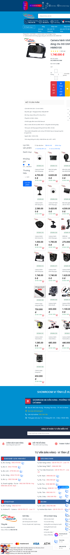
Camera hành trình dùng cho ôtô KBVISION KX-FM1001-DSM (39, 204)
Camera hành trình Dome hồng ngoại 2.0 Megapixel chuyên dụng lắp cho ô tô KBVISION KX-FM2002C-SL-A (39, 237)
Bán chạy (58, 145)
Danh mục (27, 152)
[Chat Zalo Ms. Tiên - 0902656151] (67, 524)
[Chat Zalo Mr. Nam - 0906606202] (67, 505)
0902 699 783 (51, 497)
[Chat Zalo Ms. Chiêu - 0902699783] (67, 529)
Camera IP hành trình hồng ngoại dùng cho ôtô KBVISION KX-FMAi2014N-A (39, 170)
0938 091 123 (52, 488)
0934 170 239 (15, 475)
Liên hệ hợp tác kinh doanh (29, 521)
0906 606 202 (51, 476)
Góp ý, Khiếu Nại (48, 535)
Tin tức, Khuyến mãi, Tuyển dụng (31, 524)
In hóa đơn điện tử (49, 532)
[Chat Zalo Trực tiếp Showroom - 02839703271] (67, 500)
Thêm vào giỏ (61, 90)
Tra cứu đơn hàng (49, 521)
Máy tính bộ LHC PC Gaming (52, 29)
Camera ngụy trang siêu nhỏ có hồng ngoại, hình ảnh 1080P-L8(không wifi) (39, 304)
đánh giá (63, 51)
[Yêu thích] (67, 88)
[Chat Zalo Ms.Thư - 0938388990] (67, 515)
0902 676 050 (16, 463)
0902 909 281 (51, 480)
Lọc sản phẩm (27, 184)
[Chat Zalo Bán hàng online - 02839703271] (67, 491)
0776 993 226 (14, 471)
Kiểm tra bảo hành (49, 519)
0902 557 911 (16, 506)
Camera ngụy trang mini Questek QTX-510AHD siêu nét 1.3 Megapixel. (39, 371)
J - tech (27, 177)
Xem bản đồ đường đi (35, 411)
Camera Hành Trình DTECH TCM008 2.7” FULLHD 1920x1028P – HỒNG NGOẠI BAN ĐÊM (39, 338)
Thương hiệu (26, 171)
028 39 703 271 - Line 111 (26, 509)
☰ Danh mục (28, 27)
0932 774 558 (12, 467)
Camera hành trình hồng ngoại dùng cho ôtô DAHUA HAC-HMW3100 (39, 270)
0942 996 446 (51, 506)
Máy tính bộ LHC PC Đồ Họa (65, 29)
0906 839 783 (56, 466)
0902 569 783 (24, 7)
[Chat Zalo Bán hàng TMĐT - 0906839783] (67, 496)
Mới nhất (49, 145)
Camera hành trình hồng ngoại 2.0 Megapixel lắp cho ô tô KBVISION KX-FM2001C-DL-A (53, 237)
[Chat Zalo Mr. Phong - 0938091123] (67, 519)
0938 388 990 (50, 484)
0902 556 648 (12, 479)
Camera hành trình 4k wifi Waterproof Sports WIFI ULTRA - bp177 (52, 304)
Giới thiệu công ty (27, 519)
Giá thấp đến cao (41, 148)
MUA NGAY (53, 88)
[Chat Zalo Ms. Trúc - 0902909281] (67, 510)
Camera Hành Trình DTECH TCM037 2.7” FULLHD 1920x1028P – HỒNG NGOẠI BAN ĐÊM (52, 338)
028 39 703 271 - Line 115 (60, 463)
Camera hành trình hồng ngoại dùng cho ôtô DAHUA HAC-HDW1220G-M (53, 270)
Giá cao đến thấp (55, 148)
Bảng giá (46, 6)
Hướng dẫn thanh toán (50, 527)
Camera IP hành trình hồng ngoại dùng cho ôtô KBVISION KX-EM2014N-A (53, 204)
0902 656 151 (50, 492)
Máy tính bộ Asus (41, 29)
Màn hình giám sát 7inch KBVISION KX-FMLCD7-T (53, 170)
